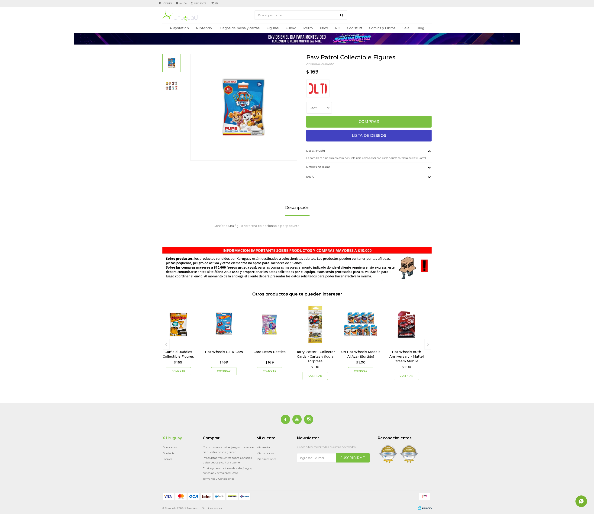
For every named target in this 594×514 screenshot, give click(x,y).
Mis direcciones (266, 459)
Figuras (273, 28)
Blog (420, 28)
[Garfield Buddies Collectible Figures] (178, 324)
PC (337, 28)
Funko (291, 28)
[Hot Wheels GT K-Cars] (224, 324)
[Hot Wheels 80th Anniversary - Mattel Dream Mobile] (406, 324)
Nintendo (204, 28)
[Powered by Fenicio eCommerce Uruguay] (425, 508)
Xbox (324, 28)
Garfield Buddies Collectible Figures (178, 354)
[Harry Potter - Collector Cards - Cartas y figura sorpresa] (315, 324)
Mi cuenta (263, 447)
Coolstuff (354, 28)
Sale (406, 28)
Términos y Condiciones (218, 478)
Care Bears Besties (270, 352)
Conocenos (169, 447)
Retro (308, 28)
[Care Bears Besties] (269, 324)
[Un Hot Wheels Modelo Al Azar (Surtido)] (360, 324)
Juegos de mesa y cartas (239, 28)
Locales (167, 3)
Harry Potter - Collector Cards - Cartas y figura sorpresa (315, 356)
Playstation (179, 28)
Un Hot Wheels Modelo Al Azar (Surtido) (361, 354)
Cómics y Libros (382, 28)
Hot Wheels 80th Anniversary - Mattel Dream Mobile (406, 356)
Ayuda (183, 3)
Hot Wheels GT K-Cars (224, 352)
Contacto (168, 453)
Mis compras (265, 453)
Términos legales (212, 508)
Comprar (369, 121)
